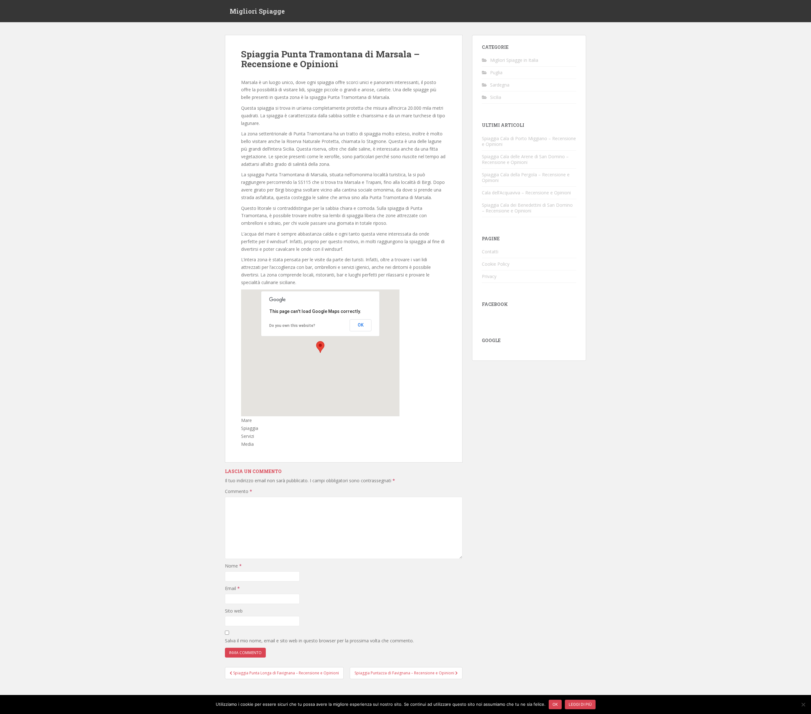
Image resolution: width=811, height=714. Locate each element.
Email (232, 588)
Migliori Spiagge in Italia (514, 60)
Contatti (490, 252)
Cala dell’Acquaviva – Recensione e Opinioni (526, 193)
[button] (320, 347)
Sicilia (495, 97)
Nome (233, 566)
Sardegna (499, 85)
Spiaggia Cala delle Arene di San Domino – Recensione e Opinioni (525, 159)
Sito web (234, 611)
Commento (238, 491)
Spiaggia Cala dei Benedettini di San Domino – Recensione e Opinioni (527, 208)
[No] (803, 704)
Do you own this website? (292, 325)
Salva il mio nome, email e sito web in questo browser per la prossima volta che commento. (319, 641)
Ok (555, 704)
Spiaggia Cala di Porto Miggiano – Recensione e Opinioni (529, 141)
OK (361, 325)
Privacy (489, 276)
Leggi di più (580, 704)
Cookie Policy (495, 264)
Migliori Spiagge (257, 11)
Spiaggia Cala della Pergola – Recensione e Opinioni (526, 177)
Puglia (496, 72)
